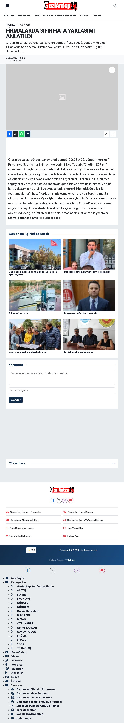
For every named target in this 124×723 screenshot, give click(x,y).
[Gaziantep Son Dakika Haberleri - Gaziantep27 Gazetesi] (61, 5)
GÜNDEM (8, 15)
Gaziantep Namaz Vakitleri (24, 520)
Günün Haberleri (27, 611)
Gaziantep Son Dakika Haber (35, 586)
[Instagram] (65, 500)
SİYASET (85, 15)
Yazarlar (16, 660)
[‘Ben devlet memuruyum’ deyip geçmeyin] (89, 254)
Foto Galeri (18, 652)
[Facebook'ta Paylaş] (9, 134)
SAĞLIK (21, 636)
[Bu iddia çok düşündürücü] (89, 334)
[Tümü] (113, 463)
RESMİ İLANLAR (26, 627)
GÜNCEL (22, 603)
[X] (59, 500)
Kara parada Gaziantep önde (80, 313)
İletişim (16, 681)
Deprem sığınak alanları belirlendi (28, 352)
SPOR (97, 15)
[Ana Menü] (7, 5)
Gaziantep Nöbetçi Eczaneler (25, 512)
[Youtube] (70, 500)
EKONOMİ (24, 15)
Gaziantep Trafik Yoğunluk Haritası (85, 520)
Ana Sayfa (17, 578)
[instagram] (77, 570)
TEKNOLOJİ (24, 648)
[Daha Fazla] (27, 134)
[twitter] (52, 570)
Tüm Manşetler (75, 528)
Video (15, 656)
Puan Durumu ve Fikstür (22, 528)
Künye (15, 677)
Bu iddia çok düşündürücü (78, 352)
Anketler (17, 672)
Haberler (11, 25)
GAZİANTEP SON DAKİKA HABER (55, 15)
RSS (33, 550)
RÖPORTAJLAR (26, 631)
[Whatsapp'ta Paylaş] (21, 134)
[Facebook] (53, 500)
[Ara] (115, 6)
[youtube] (102, 570)
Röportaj (17, 664)
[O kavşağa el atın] (35, 295)
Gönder (16, 400)
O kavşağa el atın (19, 313)
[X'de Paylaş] (15, 134)
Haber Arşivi (73, 536)
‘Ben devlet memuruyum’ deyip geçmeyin (86, 272)
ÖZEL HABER (24, 623)
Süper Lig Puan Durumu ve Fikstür (37, 705)
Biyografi (17, 668)
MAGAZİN (23, 615)
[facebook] (27, 570)
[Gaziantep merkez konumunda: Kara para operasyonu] (35, 254)
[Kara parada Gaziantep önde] (89, 295)
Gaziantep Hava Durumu (80, 512)
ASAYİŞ (21, 590)
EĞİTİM (21, 594)
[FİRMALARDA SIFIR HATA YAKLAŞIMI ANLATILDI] (62, 97)
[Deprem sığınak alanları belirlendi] (35, 334)
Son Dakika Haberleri (20, 536)
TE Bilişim (70, 560)
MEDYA (21, 619)
